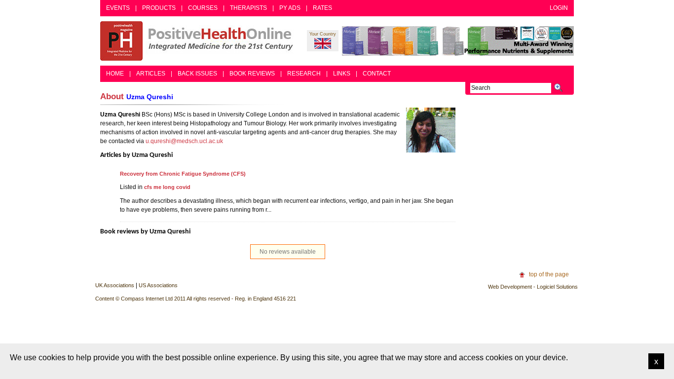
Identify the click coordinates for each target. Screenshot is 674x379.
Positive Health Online (199, 41)
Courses (203, 7)
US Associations (158, 285)
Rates (322, 7)
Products (159, 7)
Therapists (248, 7)
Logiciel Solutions (557, 287)
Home (115, 73)
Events (118, 7)
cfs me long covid (167, 187)
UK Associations (114, 285)
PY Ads (289, 7)
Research (304, 73)
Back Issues (197, 73)
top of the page (549, 274)
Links (341, 73)
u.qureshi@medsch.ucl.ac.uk (184, 141)
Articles (150, 73)
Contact (377, 73)
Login (559, 7)
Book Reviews (252, 73)
